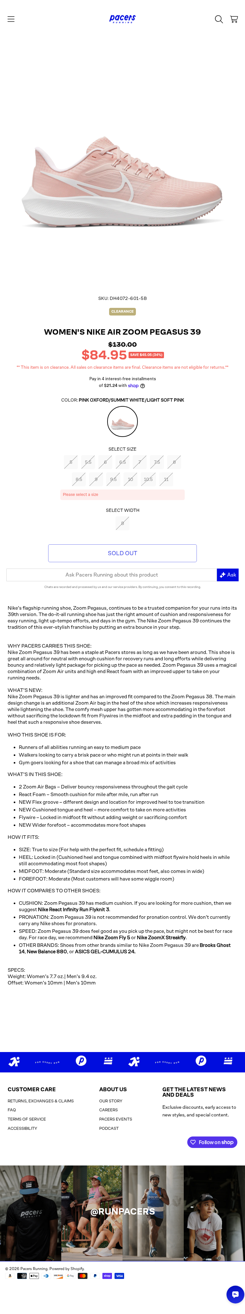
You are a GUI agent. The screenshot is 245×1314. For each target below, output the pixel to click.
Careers (108, 1109)
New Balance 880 (47, 951)
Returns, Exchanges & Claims (41, 1101)
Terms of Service (27, 1119)
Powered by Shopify (66, 1269)
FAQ (12, 1109)
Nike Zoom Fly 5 (111, 937)
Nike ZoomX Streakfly (161, 937)
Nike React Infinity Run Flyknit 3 (73, 909)
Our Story (110, 1101)
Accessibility (22, 1128)
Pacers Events (115, 1119)
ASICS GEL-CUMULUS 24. (105, 951)
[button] (11, 19)
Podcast (109, 1128)
